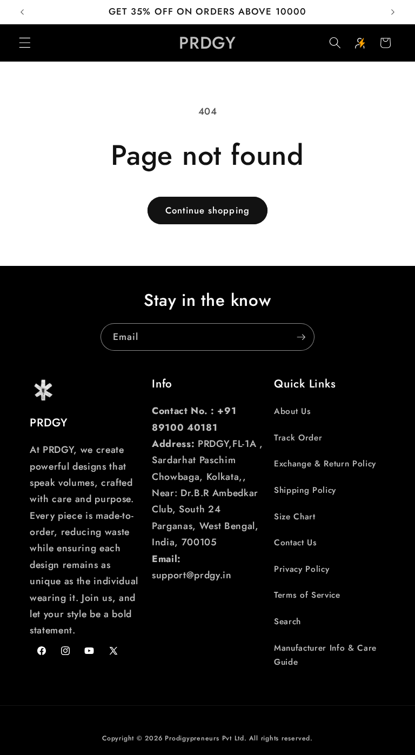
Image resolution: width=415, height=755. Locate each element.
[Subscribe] (301, 337)
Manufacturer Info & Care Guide (325, 655)
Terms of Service (307, 595)
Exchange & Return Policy (325, 464)
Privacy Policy (301, 569)
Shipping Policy (305, 490)
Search (287, 621)
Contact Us (295, 543)
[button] (25, 43)
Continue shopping (207, 210)
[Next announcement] (393, 12)
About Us (292, 411)
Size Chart (295, 517)
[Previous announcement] (22, 12)
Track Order (298, 438)
